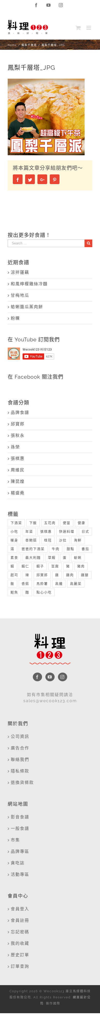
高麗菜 (76, 584)
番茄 (85, 549)
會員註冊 (20, 920)
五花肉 (50, 523)
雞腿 (85, 575)
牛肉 (55, 549)
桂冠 (48, 540)
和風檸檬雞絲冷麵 (29, 283)
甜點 (70, 549)
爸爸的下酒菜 (33, 549)
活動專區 (20, 874)
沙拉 (63, 540)
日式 (85, 531)
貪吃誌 (18, 863)
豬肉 (81, 566)
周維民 (18, 470)
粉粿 (15, 318)
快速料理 (66, 531)
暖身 (14, 540)
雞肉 (70, 575)
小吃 (14, 531)
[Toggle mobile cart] (78, 27)
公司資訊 (20, 736)
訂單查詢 (20, 966)
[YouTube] (50, 677)
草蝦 (52, 557)
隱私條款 (20, 771)
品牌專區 (20, 851)
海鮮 (78, 540)
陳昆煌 (18, 481)
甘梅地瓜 (20, 295)
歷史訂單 (20, 954)
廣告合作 (20, 748)
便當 (67, 523)
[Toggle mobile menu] (89, 27)
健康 (81, 523)
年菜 (29, 531)
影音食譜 (20, 817)
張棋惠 (18, 458)
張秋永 (18, 435)
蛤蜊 (78, 557)
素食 (14, 557)
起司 (14, 575)
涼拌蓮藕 (20, 272)
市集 (15, 840)
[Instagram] (62, 677)
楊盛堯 (18, 493)
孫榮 (15, 447)
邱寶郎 (18, 424)
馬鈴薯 (42, 584)
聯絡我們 (20, 759)
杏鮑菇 (31, 540)
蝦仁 (25, 566)
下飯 (33, 523)
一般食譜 (20, 828)
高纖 (59, 584)
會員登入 (20, 908)
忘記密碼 (20, 931)
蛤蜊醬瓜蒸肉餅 (27, 306)
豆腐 (55, 566)
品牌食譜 (20, 412)
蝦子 (40, 566)
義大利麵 (33, 557)
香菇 (25, 584)
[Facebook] (37, 677)
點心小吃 (44, 592)
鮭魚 (14, 592)
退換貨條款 (22, 782)
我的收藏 (20, 943)
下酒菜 (16, 523)
